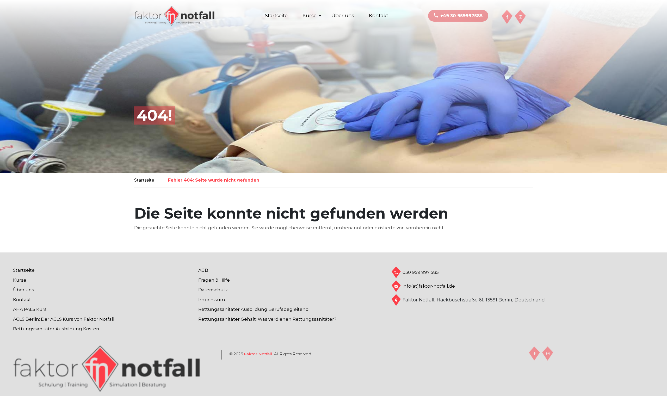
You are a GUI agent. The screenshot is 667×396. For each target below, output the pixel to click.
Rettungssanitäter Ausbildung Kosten (56, 328)
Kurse (309, 15)
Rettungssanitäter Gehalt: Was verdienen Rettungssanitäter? (267, 319)
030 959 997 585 (421, 272)
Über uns (342, 15)
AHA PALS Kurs (30, 309)
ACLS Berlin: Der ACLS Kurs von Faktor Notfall (63, 319)
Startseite (276, 15)
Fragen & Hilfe (214, 280)
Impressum (211, 299)
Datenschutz (213, 289)
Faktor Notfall (258, 353)
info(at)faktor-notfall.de (429, 286)
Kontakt (378, 15)
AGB (203, 270)
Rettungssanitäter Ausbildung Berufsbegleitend (253, 309)
